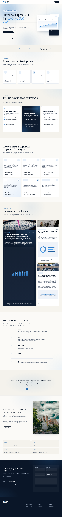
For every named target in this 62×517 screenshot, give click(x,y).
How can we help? (38, 477)
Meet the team (6, 427)
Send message (46, 485)
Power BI (39, 509)
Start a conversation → (19, 32)
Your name (36, 467)
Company (36, 472)
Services (34, 1)
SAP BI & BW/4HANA (41, 502)
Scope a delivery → (27, 129)
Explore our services (7, 32)
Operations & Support (29, 506)
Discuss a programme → (8, 129)
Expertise (39, 1)
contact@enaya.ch (12, 481)
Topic (47, 472)
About (52, 1)
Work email (48, 467)
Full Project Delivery (29, 504)
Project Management (29, 502)
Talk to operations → (46, 129)
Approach (47, 1)
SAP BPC (39, 504)
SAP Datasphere (40, 506)
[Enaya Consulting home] (6, 2)
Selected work (51, 506)
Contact (56, 1)
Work (43, 1)
